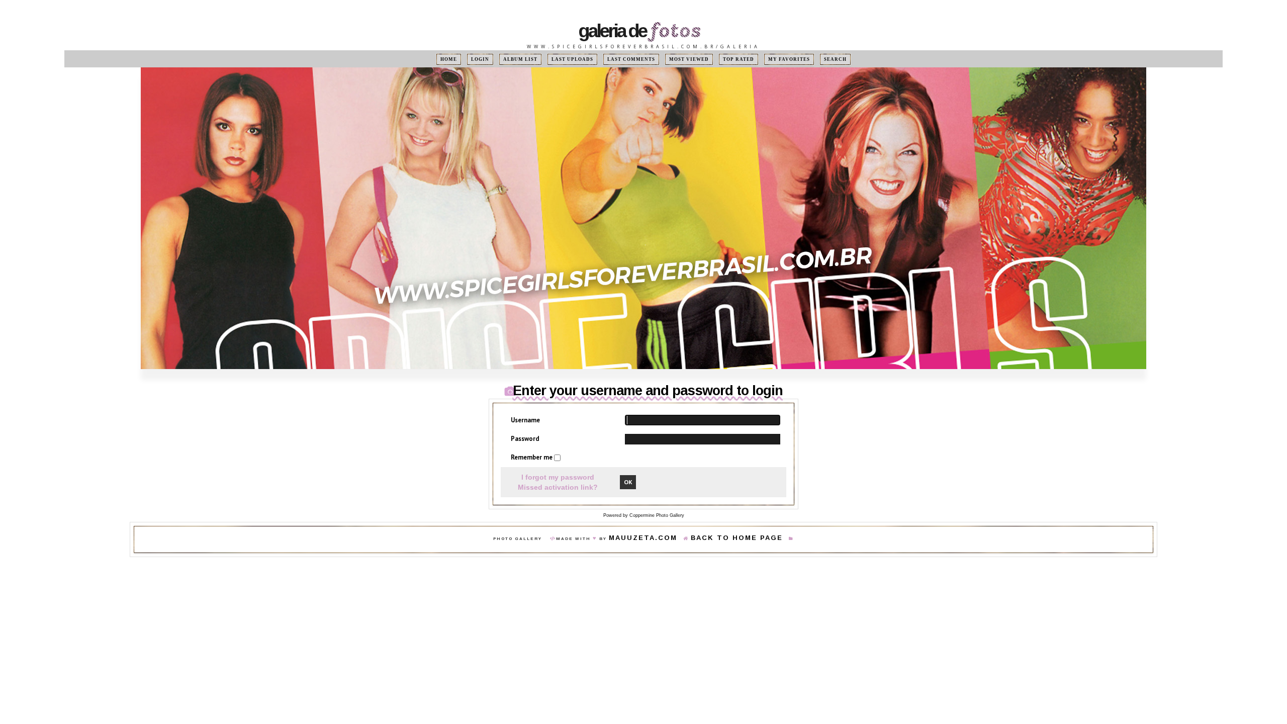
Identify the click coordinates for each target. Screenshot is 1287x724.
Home (474, 59)
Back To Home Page (726, 539)
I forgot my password (557, 477)
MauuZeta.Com (658, 539)
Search (810, 59)
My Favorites (770, 59)
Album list (536, 59)
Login (500, 59)
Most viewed (682, 59)
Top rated (725, 59)
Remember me (532, 458)
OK (628, 482)
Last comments (633, 59)
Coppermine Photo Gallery (656, 515)
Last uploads (582, 59)
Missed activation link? (558, 488)
